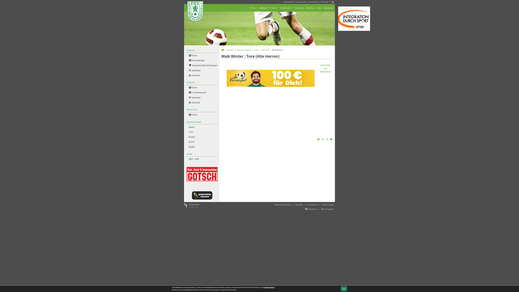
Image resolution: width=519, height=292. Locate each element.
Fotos (319, 7)
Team (194, 55)
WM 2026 (324, 2)
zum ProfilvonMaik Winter (325, 68)
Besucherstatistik (283, 204)
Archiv (189, 154)
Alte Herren (192, 109)
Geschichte (288, 2)
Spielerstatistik (194, 121)
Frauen (273, 7)
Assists (192, 136)
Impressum (312, 204)
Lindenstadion (301, 2)
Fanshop (310, 7)
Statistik (195, 75)
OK (343, 288)
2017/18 (265, 50)
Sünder (192, 146)
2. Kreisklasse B (198, 92)
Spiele (191, 127)
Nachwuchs (285, 7)
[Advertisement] (276, 112)
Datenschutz (328, 204)
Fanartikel (299, 7)
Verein (253, 7)
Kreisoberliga (197, 60)
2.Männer (191, 82)
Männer (263, 7)
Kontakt (299, 204)
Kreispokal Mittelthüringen (204, 65)
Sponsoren (329, 7)
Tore (191, 132)
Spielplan (196, 70)
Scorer (192, 141)
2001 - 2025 (194, 159)
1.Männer (191, 50)
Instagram (329, 209)
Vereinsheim (314, 2)
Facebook (312, 209)
